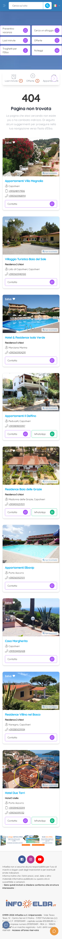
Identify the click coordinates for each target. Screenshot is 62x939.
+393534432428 (17, 651)
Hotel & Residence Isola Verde (25, 337)
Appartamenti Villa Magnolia (24, 181)
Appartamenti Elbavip (19, 567)
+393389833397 (17, 425)
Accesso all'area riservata (25, 930)
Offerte (38, 40)
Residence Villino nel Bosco (22, 714)
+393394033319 (17, 807)
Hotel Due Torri (15, 793)
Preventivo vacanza (8, 30)
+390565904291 (17, 352)
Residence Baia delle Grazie (23, 489)
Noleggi (38, 50)
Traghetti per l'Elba (10, 50)
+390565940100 (17, 274)
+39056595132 (16, 812)
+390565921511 (17, 577)
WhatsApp (40, 433)
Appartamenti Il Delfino (20, 416)
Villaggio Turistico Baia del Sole (25, 259)
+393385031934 (17, 729)
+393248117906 (17, 190)
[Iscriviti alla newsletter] (6, 925)
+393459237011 (17, 504)
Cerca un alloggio (44, 30)
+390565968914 (17, 195)
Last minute (9, 40)
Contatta (12, 203)
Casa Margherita (16, 641)
